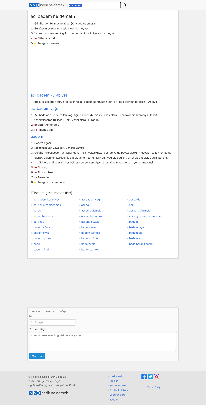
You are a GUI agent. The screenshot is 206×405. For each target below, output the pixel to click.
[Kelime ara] (125, 5)
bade (36, 243)
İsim (31, 316)
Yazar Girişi (153, 387)
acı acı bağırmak (139, 210)
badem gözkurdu (44, 238)
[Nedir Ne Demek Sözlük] (46, 5)
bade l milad (41, 249)
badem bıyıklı (41, 232)
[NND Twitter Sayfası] (151, 378)
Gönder (37, 356)
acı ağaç (38, 221)
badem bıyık (136, 227)
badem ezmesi (90, 232)
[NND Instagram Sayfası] (156, 378)
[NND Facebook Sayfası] (144, 378)
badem (37, 136)
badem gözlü (89, 238)
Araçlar (114, 380)
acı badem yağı (44, 108)
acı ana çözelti (90, 221)
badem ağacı (41, 227)
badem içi (135, 238)
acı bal (85, 205)
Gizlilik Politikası (119, 390)
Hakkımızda (116, 376)
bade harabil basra (141, 243)
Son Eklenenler (118, 385)
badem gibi (136, 232)
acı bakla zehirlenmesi (47, 205)
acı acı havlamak (91, 216)
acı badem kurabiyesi (50, 95)
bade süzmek (89, 249)
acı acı (37, 210)
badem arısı (88, 227)
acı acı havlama (43, 216)
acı (131, 205)
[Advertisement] (103, 68)
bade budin (88, 243)
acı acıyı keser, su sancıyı (145, 216)
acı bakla (134, 199)
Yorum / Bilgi (37, 329)
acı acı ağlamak (91, 210)
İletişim (114, 399)
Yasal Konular (117, 394)
